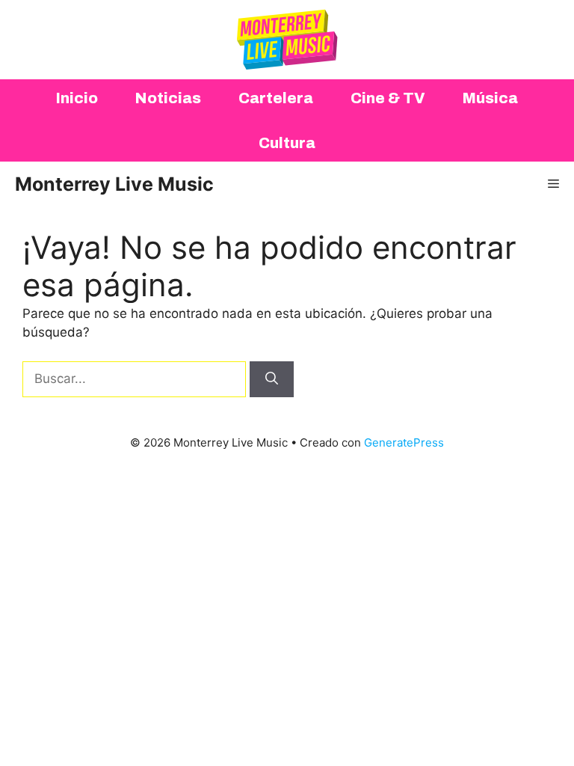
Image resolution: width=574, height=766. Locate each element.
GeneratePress (404, 442)
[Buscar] (272, 379)
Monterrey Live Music (114, 184)
